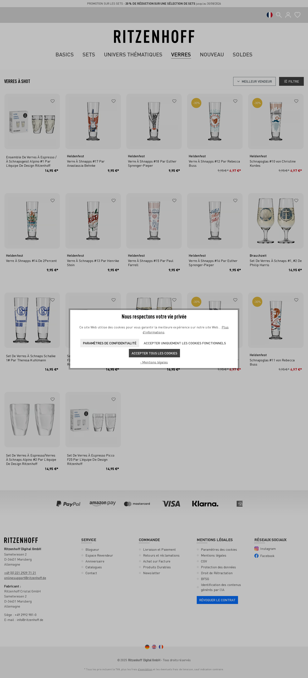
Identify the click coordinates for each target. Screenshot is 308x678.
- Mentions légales (154, 362)
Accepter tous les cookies (154, 353)
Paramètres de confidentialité (109, 343)
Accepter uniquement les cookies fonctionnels (185, 343)
